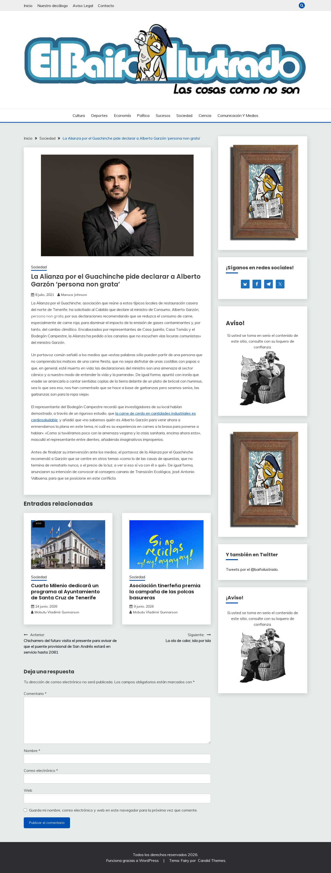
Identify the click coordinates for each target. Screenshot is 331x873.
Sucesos (163, 115)
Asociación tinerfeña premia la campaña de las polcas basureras (164, 591)
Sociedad (184, 115)
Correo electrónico (41, 770)
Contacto (106, 5)
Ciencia (205, 115)
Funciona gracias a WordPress (133, 860)
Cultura (79, 115)
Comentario (35, 693)
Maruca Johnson (74, 295)
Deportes (99, 115)
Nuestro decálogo (52, 5)
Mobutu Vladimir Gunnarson (57, 612)
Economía (122, 115)
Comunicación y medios (238, 115)
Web (28, 790)
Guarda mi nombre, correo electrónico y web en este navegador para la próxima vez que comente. (113, 810)
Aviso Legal (83, 5)
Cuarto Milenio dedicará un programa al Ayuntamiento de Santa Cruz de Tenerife (65, 591)
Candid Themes (211, 860)
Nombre (32, 750)
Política (143, 115)
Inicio (28, 5)
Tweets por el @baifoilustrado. (252, 569)
